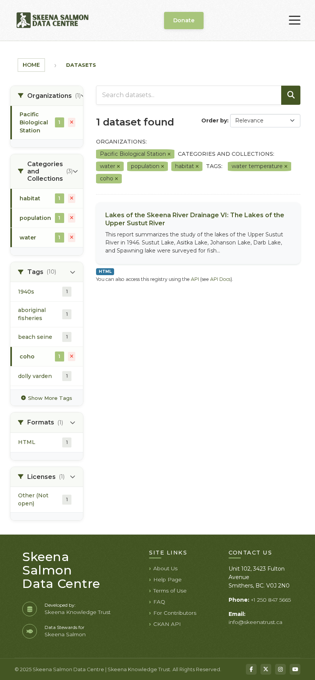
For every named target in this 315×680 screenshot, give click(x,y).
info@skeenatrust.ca (255, 622)
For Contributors (174, 613)
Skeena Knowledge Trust (78, 612)
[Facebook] (251, 669)
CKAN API (167, 624)
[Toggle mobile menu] (294, 20)
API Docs (220, 279)
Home (31, 64)
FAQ (159, 602)
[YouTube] (295, 669)
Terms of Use (170, 591)
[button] (46, 96)
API (195, 279)
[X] (265, 669)
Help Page (167, 579)
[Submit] (290, 95)
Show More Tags (50, 398)
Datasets (81, 65)
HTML (105, 271)
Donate (183, 20)
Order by (214, 120)
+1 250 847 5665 (271, 600)
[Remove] (169, 154)
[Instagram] (280, 669)
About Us (165, 568)
